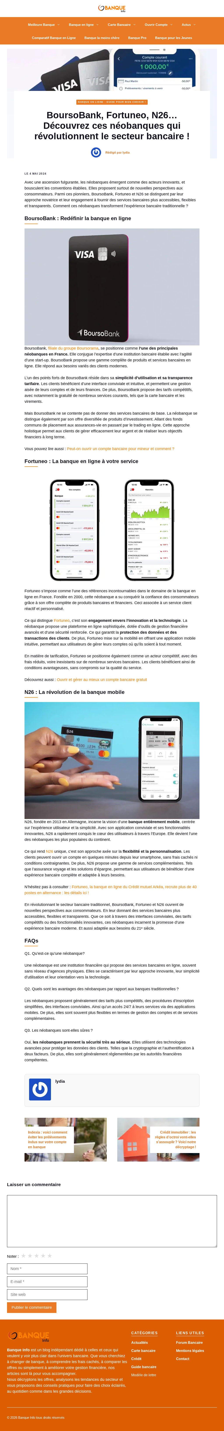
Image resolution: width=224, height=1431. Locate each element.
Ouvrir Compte (156, 25)
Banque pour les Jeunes (173, 38)
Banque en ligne (81, 25)
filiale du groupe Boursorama (73, 348)
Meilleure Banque (41, 25)
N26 (49, 851)
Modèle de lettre (143, 1375)
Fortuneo (62, 620)
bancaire (149, 1367)
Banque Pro (137, 38)
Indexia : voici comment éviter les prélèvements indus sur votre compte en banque (47, 1139)
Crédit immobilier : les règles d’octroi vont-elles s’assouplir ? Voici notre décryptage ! (175, 1139)
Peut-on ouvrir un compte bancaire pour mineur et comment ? (120, 449)
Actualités (139, 1342)
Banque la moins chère (101, 38)
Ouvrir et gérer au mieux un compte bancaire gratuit (102, 679)
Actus (186, 25)
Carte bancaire (143, 1351)
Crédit (136, 1359)
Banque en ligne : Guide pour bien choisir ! (112, 102)
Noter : (13, 1256)
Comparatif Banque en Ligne (54, 38)
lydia (126, 152)
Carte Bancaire (119, 25)
